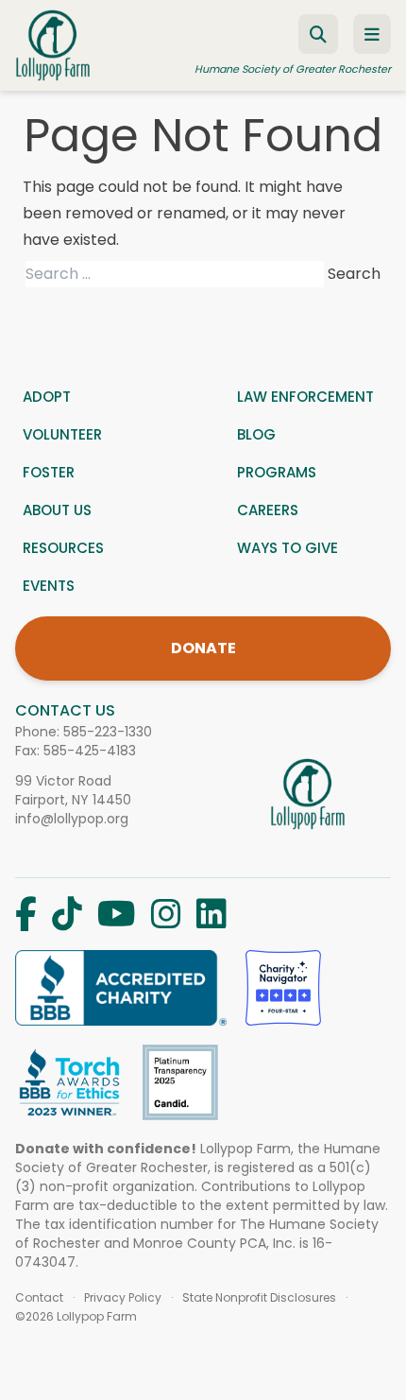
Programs (276, 472)
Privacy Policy (122, 1297)
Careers (267, 510)
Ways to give (287, 548)
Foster (49, 472)
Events (49, 586)
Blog (256, 434)
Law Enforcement (305, 396)
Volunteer (62, 434)
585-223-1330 (107, 731)
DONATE (203, 648)
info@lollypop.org (71, 818)
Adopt (47, 396)
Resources (63, 548)
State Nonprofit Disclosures (259, 1297)
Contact (39, 1297)
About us (57, 510)
